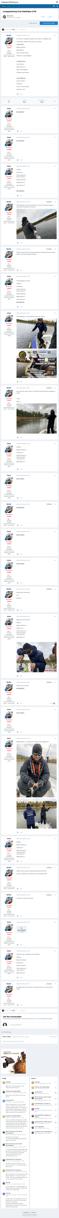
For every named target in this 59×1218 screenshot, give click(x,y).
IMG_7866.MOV (20, 302)
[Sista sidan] (17, 30)
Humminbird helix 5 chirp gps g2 (13, 1159)
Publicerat (19, 1083)
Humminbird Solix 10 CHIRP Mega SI (43, 1131)
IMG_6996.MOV (20, 507)
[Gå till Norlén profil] (4, 16)
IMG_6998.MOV (20, 688)
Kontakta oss (26, 1212)
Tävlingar (18, 17)
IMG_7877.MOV (20, 712)
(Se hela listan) (53, 1036)
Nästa (13, 29)
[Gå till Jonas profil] (9, 113)
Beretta (10, 1101)
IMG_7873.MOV (20, 563)
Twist (9, 1083)
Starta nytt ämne (33, 23)
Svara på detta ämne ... (17, 1024)
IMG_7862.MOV (20, 140)
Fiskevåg (8, 1182)
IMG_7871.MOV (20, 478)
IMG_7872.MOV (20, 534)
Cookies (33, 1212)
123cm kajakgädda (39, 1126)
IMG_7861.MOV (20, 112)
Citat (21, 94)
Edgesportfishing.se (9, 2)
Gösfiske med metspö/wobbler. (13, 1091)
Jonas (9, 108)
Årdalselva (8, 1082)
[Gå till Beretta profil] (4, 1101)
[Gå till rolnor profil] (4, 1116)
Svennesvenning (12, 1194)
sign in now (36, 1018)
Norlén (11, 16)
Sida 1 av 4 (23, 29)
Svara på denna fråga (49, 23)
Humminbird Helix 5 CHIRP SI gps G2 (43, 1121)
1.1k (10, 50)
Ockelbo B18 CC (10, 1100)
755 (10, 123)
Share (43, 16)
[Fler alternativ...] (55, 35)
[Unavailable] (37, 770)
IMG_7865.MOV (20, 191)
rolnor (9, 1117)
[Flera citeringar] (18, 94)
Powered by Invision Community (29, 1215)
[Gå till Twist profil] (4, 1082)
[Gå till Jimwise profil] (4, 1170)
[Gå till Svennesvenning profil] (4, 1194)
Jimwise (10, 1171)
